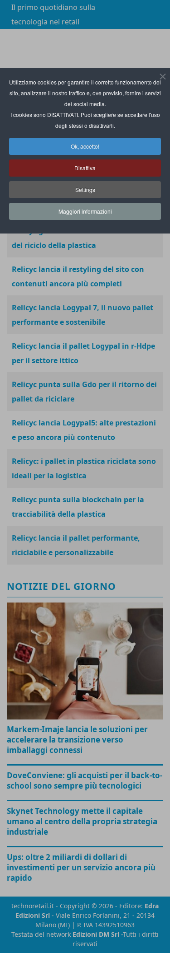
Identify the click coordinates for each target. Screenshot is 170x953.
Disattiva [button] (85, 168)
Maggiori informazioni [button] (85, 211)
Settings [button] (85, 189)
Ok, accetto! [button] (85, 146)
